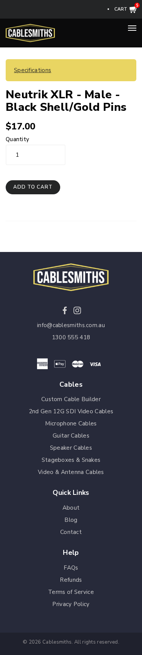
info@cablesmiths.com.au (71, 325)
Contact (71, 532)
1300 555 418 (71, 337)
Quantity (17, 139)
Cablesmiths (57, 642)
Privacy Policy (70, 604)
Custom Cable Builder (71, 399)
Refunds (71, 580)
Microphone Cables (71, 423)
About (71, 508)
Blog (70, 520)
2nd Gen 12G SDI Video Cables (71, 411)
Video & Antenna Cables (71, 472)
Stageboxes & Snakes (71, 460)
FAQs (71, 568)
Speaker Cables (71, 448)
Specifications (32, 70)
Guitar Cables (71, 435)
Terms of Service (71, 592)
